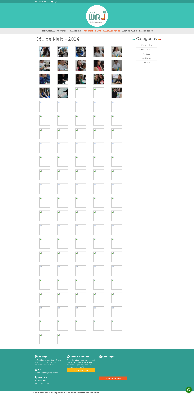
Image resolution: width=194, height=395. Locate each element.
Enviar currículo (81, 370)
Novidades (146, 58)
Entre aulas (146, 45)
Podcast (146, 63)
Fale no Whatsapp (41, 2)
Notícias (146, 54)
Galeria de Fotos (146, 50)
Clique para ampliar (113, 378)
